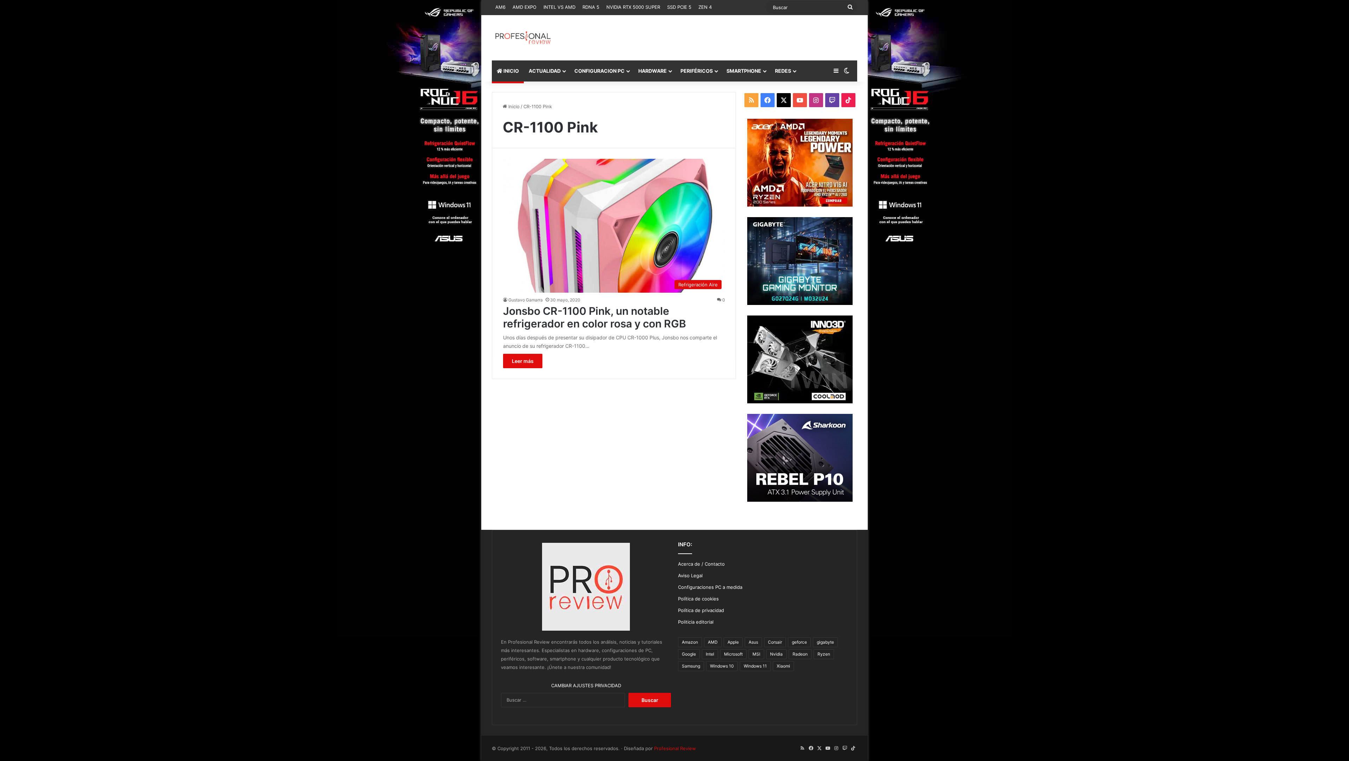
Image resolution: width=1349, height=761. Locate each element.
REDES (783, 71)
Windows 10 (722, 666)
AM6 (500, 7)
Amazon (690, 642)
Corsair (775, 642)
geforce (799, 642)
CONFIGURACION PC (599, 71)
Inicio (513, 106)
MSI (756, 654)
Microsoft (733, 654)
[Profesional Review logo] (523, 37)
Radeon (800, 654)
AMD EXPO (524, 7)
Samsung (691, 666)
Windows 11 (755, 666)
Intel (710, 654)
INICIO (510, 71)
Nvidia (776, 654)
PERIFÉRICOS (696, 71)
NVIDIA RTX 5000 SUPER (633, 7)
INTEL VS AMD (559, 7)
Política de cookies (698, 598)
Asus (753, 642)
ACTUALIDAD (545, 71)
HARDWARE (652, 71)
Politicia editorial (695, 622)
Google (689, 654)
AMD (713, 642)
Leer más (523, 361)
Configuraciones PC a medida (710, 587)
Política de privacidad (701, 610)
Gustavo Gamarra (525, 300)
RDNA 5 (590, 7)
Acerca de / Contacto (701, 564)
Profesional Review (675, 748)
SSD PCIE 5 (679, 7)
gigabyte (825, 642)
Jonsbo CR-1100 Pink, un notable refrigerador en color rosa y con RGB (594, 317)
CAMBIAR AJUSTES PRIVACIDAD (586, 685)
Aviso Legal (690, 575)
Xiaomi (783, 666)
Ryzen (823, 654)
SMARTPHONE (743, 71)
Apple (733, 642)
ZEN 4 (705, 7)
